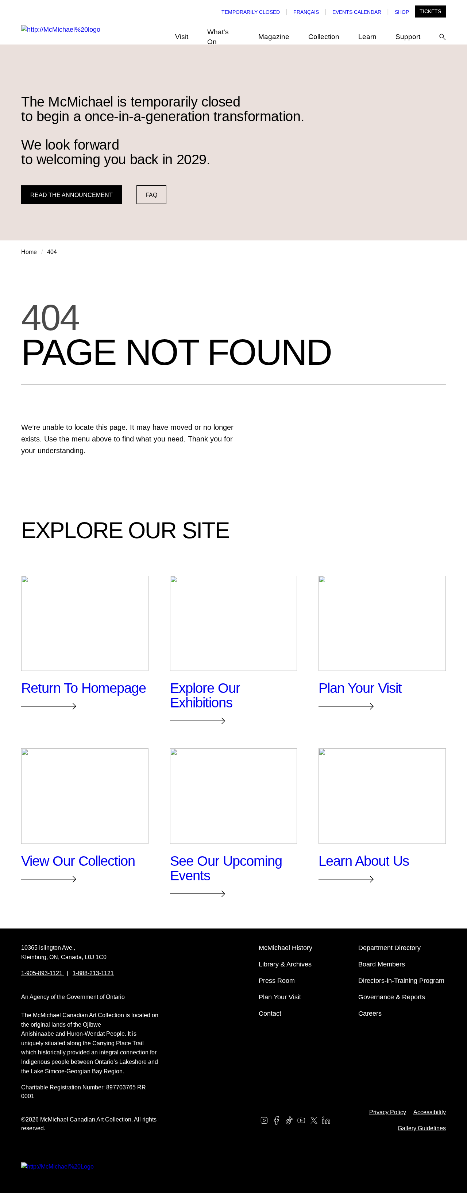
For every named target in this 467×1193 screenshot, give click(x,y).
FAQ (151, 195)
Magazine (273, 36)
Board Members (381, 964)
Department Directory (389, 947)
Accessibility (429, 1112)
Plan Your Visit (280, 997)
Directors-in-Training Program (401, 980)
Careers (370, 1013)
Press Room (277, 980)
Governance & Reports (391, 997)
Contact (270, 1013)
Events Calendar (356, 12)
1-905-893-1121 (42, 973)
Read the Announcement (71, 195)
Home (29, 252)
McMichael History (285, 947)
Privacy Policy (387, 1112)
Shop (402, 12)
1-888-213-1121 (93, 973)
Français (306, 12)
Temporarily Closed (250, 12)
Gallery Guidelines (422, 1128)
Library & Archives (285, 964)
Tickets (430, 11)
